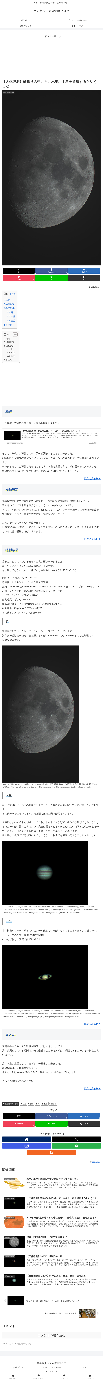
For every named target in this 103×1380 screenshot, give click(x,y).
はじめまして (84, 1367)
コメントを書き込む (51, 1335)
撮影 (32, 1104)
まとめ (8, 325)
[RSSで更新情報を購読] (51, 1152)
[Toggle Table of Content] (14, 334)
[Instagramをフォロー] (26, 1146)
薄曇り (53, 1104)
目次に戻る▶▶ (92, 478)
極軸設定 (9, 304)
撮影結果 (9, 308)
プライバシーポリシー (51, 1367)
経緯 (7, 300)
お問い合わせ (18, 1367)
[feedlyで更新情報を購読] (76, 1146)
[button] (84, 278)
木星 (11, 316)
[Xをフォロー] (76, 1139)
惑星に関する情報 (11, 1104)
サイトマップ (51, 1371)
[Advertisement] (51, 57)
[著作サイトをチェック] (26, 1139)
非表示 (12, 293)
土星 (11, 320)
